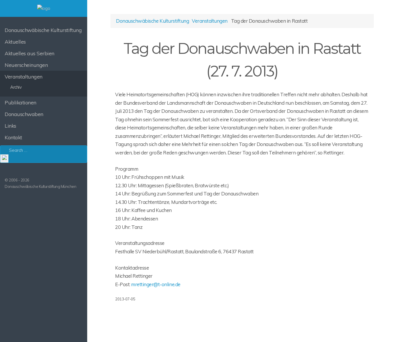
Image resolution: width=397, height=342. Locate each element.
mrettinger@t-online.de (155, 284)
